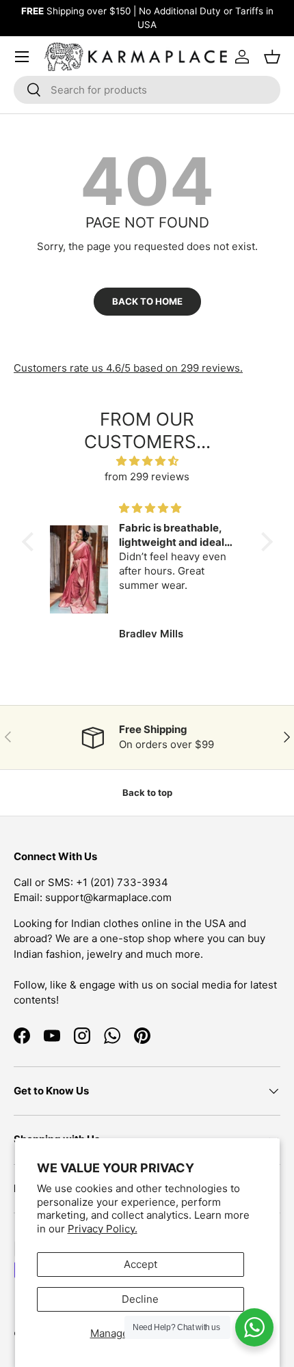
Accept (140, 1264)
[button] (30, 541)
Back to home (147, 301)
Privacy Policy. (102, 1228)
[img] (147, 461)
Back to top (147, 792)
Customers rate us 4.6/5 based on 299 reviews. (128, 367)
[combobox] (147, 90)
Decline (140, 1299)
